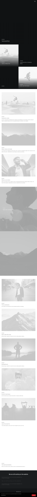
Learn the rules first (6, 424)
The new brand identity (6, 465)
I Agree (34, 495)
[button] (35, 1)
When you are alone (6, 180)
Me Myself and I (5, 364)
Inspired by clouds (5, 118)
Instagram (7, 478)
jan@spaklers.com (19, 477)
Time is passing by (5, 305)
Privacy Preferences (3, 495)
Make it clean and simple (7, 149)
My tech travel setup (6, 394)
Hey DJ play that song (6, 334)
